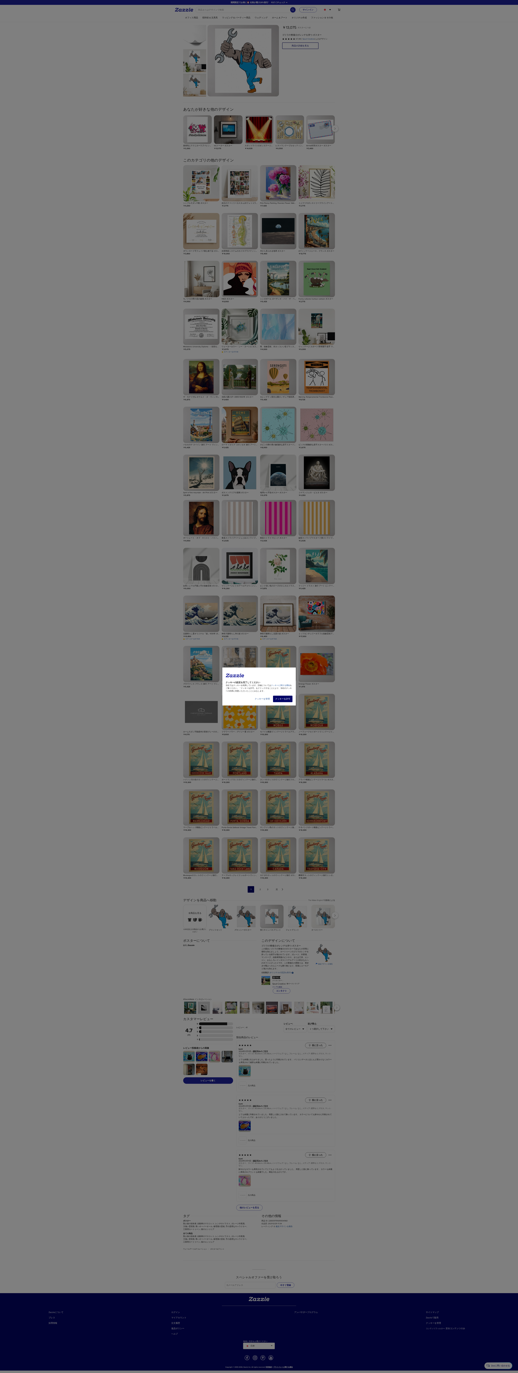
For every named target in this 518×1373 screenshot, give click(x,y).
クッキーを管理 (262, 699)
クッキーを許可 (282, 699)
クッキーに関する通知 (280, 685)
